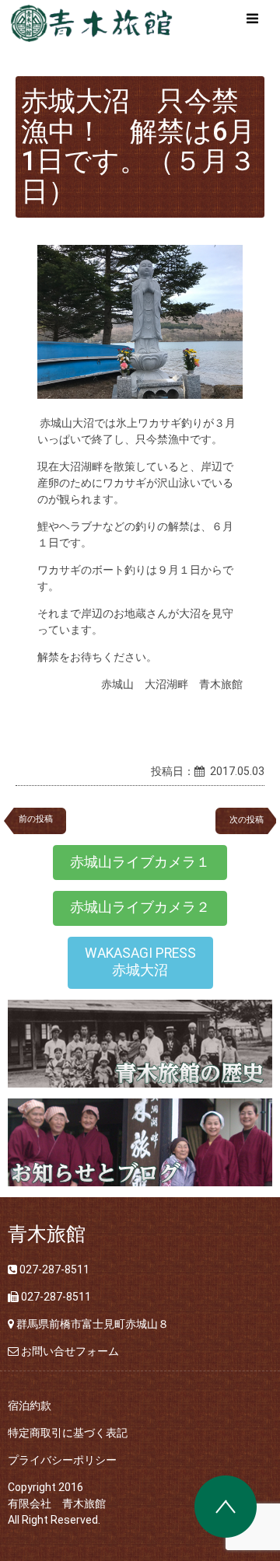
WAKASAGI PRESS (140, 961)
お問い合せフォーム (70, 1351)
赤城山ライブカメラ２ (140, 907)
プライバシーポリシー (62, 1460)
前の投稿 (36, 819)
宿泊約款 (29, 1405)
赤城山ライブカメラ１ (140, 862)
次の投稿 (250, 820)
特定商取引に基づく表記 (68, 1433)
